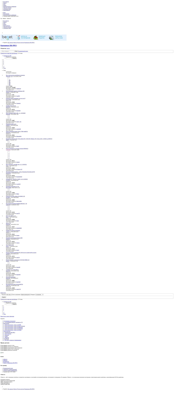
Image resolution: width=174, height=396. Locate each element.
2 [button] (3, 60)
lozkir (7, 217)
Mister (17, 193)
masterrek (8, 114)
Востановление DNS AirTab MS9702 (14, 284)
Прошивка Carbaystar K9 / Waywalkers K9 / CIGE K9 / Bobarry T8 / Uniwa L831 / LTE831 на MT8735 (29, 138)
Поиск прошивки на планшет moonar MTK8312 (17, 148)
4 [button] (3, 63)
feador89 (18, 267)
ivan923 (7, 92)
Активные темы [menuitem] (7, 28)
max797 (18, 213)
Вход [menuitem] (4, 12)
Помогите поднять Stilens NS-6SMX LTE (15, 196)
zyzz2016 (8, 180)
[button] (7, 55)
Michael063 (18, 136)
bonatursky (8, 173)
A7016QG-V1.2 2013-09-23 (12, 269)
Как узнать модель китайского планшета (15, 75)
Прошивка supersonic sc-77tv (12, 186)
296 (9, 80)
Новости (5, 360)
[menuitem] (6, 1)
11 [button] (3, 66)
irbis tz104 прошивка (10, 277)
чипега (8, 48)
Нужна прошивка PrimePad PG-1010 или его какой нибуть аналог (21, 252)
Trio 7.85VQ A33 (10, 245)
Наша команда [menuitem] (6, 25)
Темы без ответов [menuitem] (7, 27)
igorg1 (7, 246)
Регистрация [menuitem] (6, 13)
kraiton (17, 235)
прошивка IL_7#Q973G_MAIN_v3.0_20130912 (17, 179)
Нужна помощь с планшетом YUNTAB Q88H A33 (17, 259)
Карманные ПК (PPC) (9, 45)
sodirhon (8, 125)
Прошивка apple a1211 (11, 124)
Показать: (4, 294)
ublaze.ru (5, 359)
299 (9, 83)
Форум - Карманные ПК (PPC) (10, 362)
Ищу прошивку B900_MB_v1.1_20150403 (15, 113)
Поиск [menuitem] (4, 24)
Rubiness (8, 239)
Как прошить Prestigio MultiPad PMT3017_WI (16, 203)
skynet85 (8, 197)
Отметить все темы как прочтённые (9, 53)
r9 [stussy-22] (19, 169)
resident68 (18, 129)
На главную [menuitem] (6, 20)
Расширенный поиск (8, 368)
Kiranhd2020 (19, 176)
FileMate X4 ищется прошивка (13, 230)
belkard (7, 261)
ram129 (18, 257)
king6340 (8, 107)
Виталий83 (8, 187)
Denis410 (8, 132)
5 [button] (3, 64)
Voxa (7, 165)
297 (9, 81)
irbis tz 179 (8, 223)
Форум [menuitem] (4, 22)
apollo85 (8, 253)
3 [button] (3, 62)
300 (9, 85)
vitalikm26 (18, 88)
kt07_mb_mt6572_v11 (11, 215)
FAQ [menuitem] (4, 23)
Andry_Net (18, 121)
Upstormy (18, 103)
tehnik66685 (19, 228)
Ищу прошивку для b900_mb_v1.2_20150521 (16, 164)
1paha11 (8, 231)
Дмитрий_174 (9, 76)
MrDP (7, 140)
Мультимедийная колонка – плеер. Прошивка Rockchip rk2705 (20, 171)
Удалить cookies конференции (10, 370)
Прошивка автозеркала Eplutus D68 (14, 237)
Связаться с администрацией (10, 369)
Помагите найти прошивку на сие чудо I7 (15, 98)
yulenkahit (8, 149)
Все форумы (6, 361)
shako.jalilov (19, 201)
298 (9, 82)
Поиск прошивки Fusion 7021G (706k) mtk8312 (17, 131)
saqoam (18, 162)
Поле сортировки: (16, 294)
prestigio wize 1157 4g (11, 105)
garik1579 (8, 204)
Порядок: (33, 294)
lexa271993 (8, 99)
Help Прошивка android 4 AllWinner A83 (15, 91)
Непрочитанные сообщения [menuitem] (9, 15)
